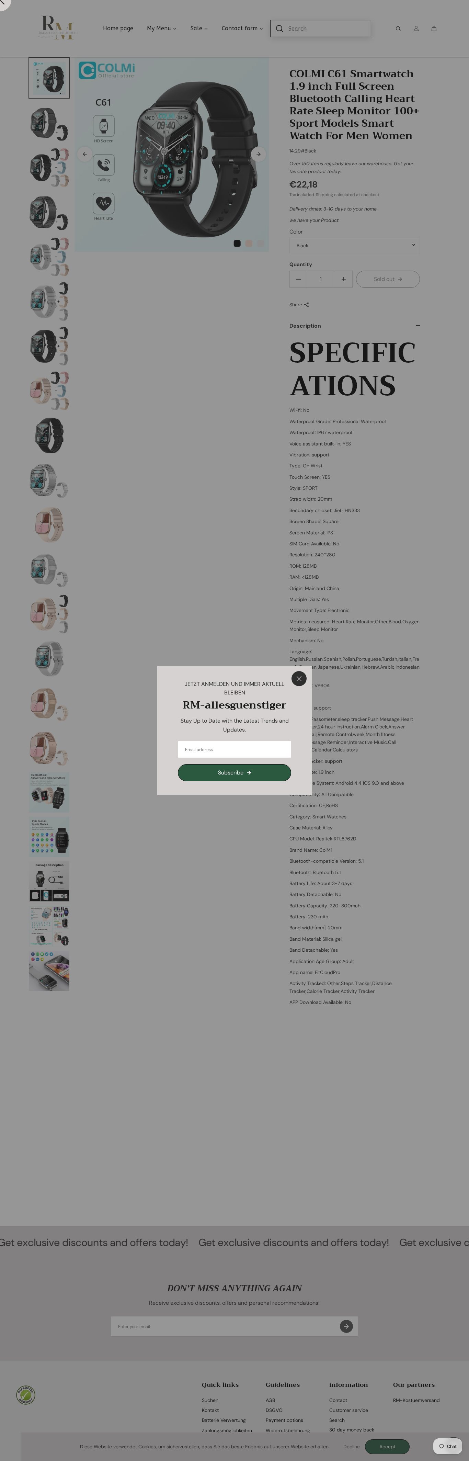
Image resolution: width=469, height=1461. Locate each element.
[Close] (299, 678)
